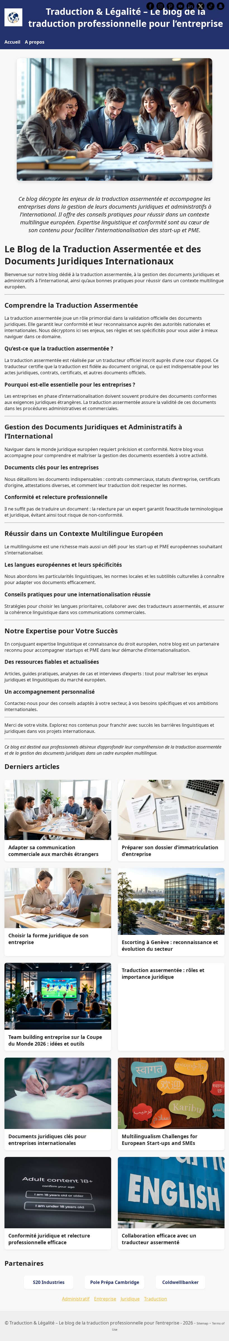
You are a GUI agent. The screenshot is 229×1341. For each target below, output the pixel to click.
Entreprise (105, 1299)
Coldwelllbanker (180, 1282)
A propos (34, 42)
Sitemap (202, 1323)
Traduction (155, 1299)
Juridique (130, 1299)
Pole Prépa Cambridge (114, 1282)
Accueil (12, 42)
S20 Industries (49, 1282)
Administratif (76, 1299)
